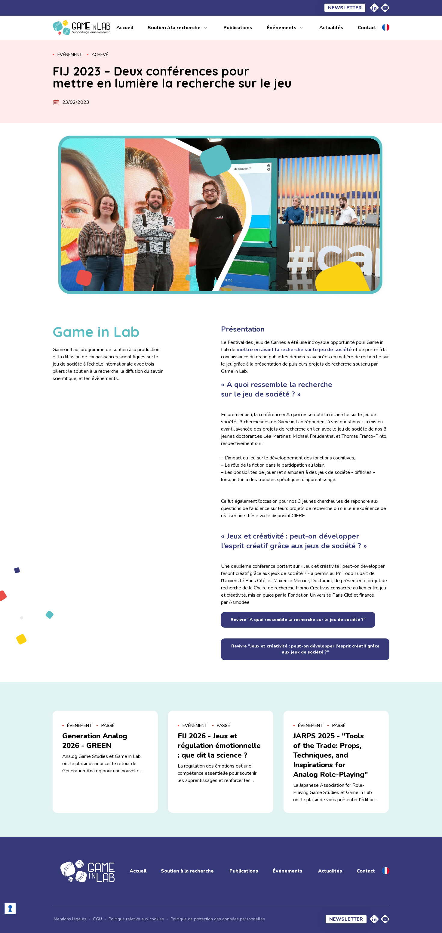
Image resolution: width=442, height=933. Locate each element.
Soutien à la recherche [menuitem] (174, 27)
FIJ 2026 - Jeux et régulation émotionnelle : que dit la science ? (219, 745)
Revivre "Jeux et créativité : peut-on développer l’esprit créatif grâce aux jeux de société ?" (305, 649)
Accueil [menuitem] (124, 27)
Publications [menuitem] (237, 27)
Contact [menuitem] (367, 27)
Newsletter (345, 8)
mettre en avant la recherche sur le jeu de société (294, 349)
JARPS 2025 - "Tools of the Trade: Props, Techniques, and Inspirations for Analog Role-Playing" (330, 755)
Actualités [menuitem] (331, 27)
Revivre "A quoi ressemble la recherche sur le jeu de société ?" (298, 620)
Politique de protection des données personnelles (217, 919)
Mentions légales (70, 919)
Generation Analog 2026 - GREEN (94, 740)
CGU (97, 919)
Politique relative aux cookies (136, 919)
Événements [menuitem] (281, 27)
